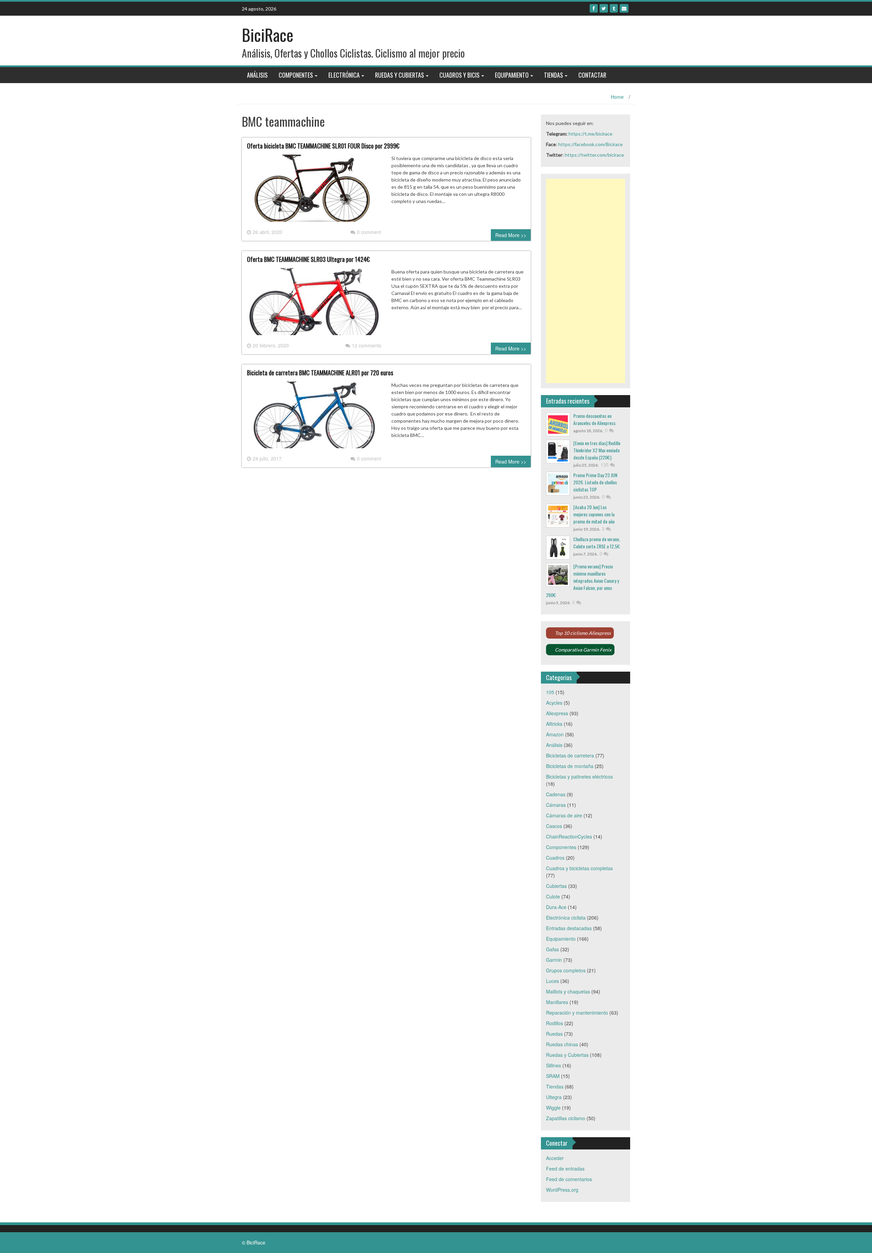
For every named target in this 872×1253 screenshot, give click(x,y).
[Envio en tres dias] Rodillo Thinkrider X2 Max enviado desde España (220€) (596, 450)
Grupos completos (566, 970)
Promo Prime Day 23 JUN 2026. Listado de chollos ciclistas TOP (595, 482)
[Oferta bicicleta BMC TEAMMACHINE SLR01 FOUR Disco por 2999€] (314, 190)
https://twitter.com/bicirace (594, 155)
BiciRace (267, 34)
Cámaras (556, 804)
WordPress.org (562, 1189)
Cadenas (555, 794)
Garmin (554, 959)
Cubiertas (556, 885)
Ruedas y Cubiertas (399, 75)
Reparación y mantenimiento (577, 1012)
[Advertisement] (585, 281)
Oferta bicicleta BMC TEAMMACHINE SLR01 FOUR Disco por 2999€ (323, 145)
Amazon (555, 734)
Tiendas (553, 75)
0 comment (369, 232)
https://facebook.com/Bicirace (590, 144)
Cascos (554, 826)
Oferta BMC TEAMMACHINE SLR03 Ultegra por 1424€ (308, 259)
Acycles (554, 702)
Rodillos (554, 1023)
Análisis (257, 75)
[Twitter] (604, 8)
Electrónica (344, 75)
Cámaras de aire (564, 815)
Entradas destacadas (569, 928)
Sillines (553, 1065)
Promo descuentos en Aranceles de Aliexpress (594, 419)
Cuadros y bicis (459, 75)
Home (617, 96)
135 (605, 464)
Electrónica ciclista (566, 917)
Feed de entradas (565, 1168)
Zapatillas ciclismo (565, 1118)
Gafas (552, 949)
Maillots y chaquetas (568, 991)
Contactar (592, 75)
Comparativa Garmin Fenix (583, 650)
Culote (553, 896)
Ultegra (554, 1097)
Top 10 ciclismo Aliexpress (583, 633)
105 (550, 692)
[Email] (624, 8)
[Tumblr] (614, 8)
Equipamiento (512, 75)
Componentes (296, 75)
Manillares (557, 1002)
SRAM (553, 1075)
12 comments (366, 345)
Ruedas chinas (562, 1044)
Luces (552, 980)
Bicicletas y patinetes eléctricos (579, 776)
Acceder (555, 1158)
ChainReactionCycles (569, 836)
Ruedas (554, 1033)
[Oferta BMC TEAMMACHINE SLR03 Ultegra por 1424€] (314, 304)
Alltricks (554, 723)
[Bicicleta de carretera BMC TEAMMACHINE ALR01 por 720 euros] (314, 417)
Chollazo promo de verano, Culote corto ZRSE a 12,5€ (596, 542)
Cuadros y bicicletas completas (579, 868)
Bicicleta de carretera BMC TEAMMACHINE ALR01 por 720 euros (320, 372)
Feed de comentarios (569, 1179)
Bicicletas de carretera (570, 755)
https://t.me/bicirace (590, 134)
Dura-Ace (556, 907)
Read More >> (510, 235)
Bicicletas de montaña (569, 766)
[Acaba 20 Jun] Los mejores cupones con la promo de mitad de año (593, 514)
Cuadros (555, 857)
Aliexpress (557, 713)
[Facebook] (594, 8)
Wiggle (553, 1107)
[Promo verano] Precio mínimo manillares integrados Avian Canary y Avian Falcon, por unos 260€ (582, 580)
